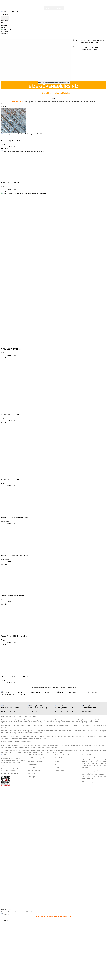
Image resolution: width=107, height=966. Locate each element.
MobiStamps (5, 521)
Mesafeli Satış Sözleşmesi (36, 758)
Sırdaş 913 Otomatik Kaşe (11, 480)
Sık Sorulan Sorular (60, 770)
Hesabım (57, 761)
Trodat (3, 144)
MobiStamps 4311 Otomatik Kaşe (14, 556)
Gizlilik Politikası (33, 764)
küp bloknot (79, 745)
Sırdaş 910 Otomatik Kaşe (11, 183)
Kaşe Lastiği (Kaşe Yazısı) (11, 140)
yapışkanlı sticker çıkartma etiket (10, 747)
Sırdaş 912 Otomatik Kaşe (11, 414)
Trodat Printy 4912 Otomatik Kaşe (15, 636)
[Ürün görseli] (21, 134)
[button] (3, 137)
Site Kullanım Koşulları (35, 770)
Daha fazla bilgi (5, 920)
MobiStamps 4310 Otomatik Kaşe (14, 518)
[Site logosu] (9, 11)
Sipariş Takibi (59, 758)
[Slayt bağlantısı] (35, 60)
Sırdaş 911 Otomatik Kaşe (11, 349)
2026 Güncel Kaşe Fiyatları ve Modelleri (53, 93)
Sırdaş (3, 187)
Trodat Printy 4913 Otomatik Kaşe (15, 676)
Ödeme (57, 767)
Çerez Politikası (32, 767)
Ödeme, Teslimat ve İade (35, 761)
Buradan (3, 741)
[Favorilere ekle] (8, 137)
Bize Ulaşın (31, 776)
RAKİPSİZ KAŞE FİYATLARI (53, 8)
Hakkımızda (31, 773)
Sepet (56, 764)
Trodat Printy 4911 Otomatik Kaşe (14, 596)
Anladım (13, 920)
